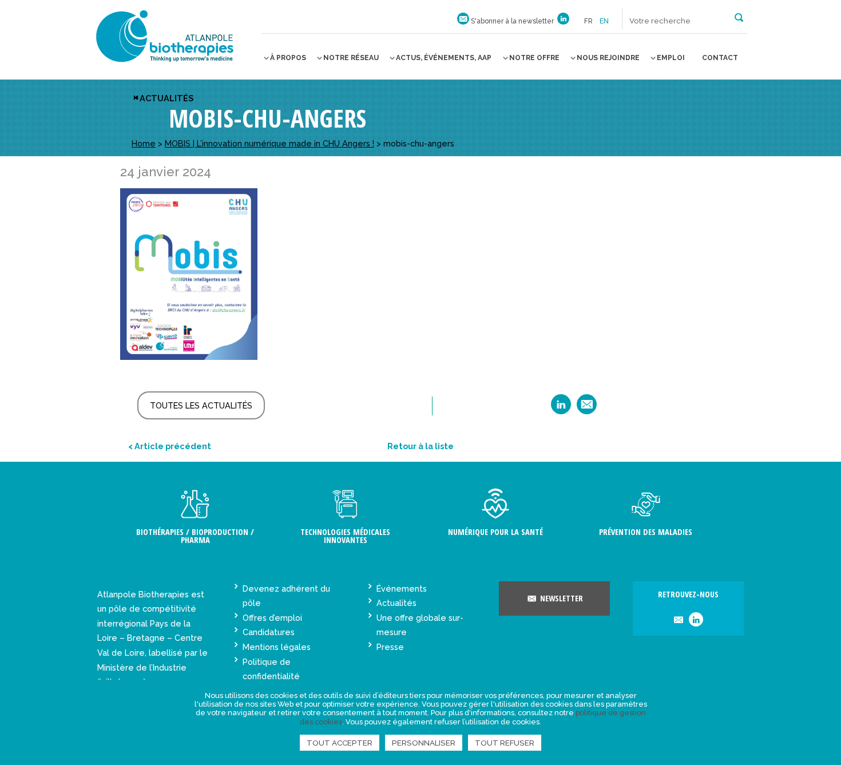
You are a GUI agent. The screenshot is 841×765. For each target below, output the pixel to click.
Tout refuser (504, 742)
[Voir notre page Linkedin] (563, 21)
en (604, 21)
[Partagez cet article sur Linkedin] (561, 408)
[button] (739, 16)
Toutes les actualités (201, 405)
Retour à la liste (420, 446)
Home (144, 143)
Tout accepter (339, 742)
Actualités (166, 98)
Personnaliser (423, 742)
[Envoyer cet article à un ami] (586, 408)
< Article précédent (169, 446)
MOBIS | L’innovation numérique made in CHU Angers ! (269, 143)
